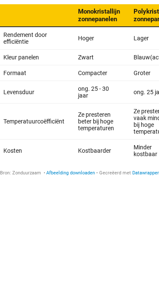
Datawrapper (145, 173)
